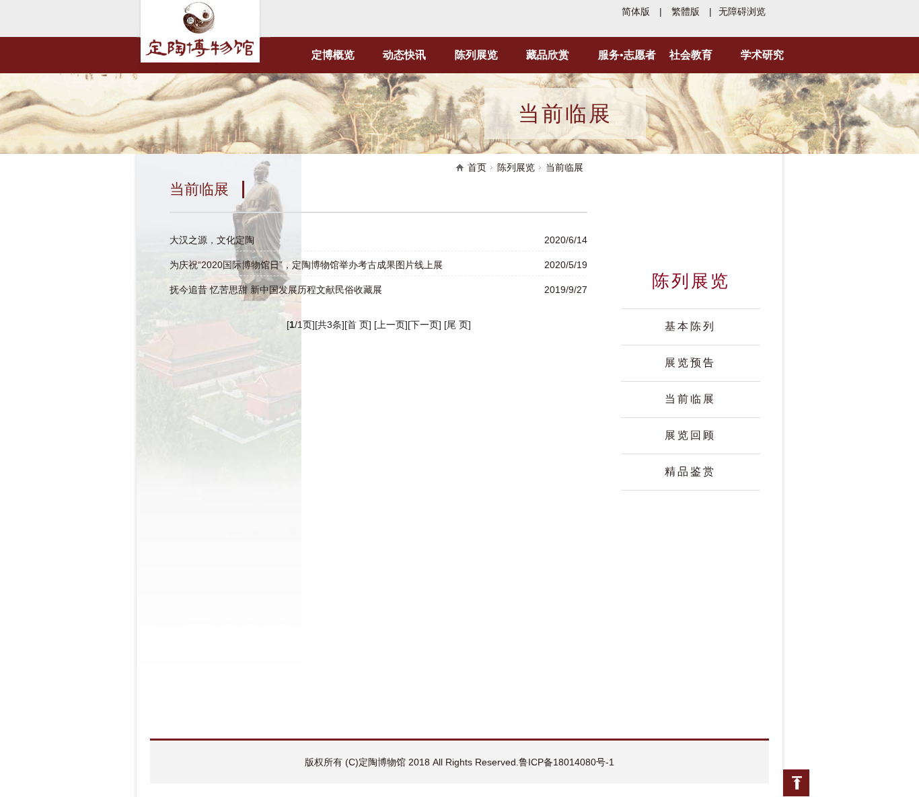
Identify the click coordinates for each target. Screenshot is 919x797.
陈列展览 (476, 54)
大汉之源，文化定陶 (212, 240)
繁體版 (685, 11)
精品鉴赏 (690, 471)
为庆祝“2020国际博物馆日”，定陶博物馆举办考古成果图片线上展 (306, 264)
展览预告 (690, 362)
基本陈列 (690, 326)
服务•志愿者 (627, 54)
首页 (477, 167)
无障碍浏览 (742, 11)
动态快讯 (404, 54)
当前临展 (690, 399)
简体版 (636, 11)
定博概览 (333, 54)
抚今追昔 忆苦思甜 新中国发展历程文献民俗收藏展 (276, 289)
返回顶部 (795, 783)
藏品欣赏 (547, 54)
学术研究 (762, 54)
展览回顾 (690, 435)
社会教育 (690, 54)
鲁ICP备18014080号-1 (566, 762)
